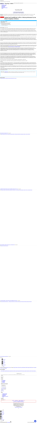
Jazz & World (3, 6)
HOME (13, 400)
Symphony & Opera (8, 367)
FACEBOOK (3, 380)
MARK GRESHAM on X (22, 400)
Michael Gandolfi (28, 367)
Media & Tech (4, 395)
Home (2, 8)
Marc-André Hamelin (22, 367)
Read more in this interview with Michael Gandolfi (14, 46)
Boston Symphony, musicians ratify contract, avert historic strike (7, 244)
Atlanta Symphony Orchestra (16, 367)
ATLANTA (2, 17)
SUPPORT (3, 382)
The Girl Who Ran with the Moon (4, 356)
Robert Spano (31, 367)
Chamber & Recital (4, 5)
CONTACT (3, 381)
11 (4, 387)
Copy (8, 422)
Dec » (3, 390)
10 (3, 387)
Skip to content (2, 3)
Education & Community (4, 7)
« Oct (1, 390)
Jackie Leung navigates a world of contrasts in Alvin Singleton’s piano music (8, 300)
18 (4, 388)
